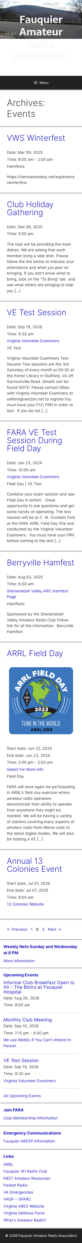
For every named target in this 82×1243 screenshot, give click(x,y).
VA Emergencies (18, 1192)
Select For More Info (25, 769)
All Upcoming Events (22, 1096)
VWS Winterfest (36, 138)
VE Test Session (36, 312)
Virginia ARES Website (23, 1206)
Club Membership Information (30, 1118)
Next (54, 929)
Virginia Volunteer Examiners (33, 341)
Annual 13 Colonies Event (34, 865)
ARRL (8, 1164)
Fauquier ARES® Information (29, 1141)
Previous (17, 929)
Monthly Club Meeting (27, 1020)
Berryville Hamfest (40, 562)
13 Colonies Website (25, 904)
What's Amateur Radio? (24, 1220)
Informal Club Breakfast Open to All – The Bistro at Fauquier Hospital (38, 987)
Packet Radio (15, 1185)
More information (19, 961)
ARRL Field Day (35, 653)
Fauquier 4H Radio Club (25, 1171)
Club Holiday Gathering (30, 208)
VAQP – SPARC (17, 1199)
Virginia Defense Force (24, 1213)
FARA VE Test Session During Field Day (34, 440)
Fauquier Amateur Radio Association (41, 38)
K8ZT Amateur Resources (26, 1178)
